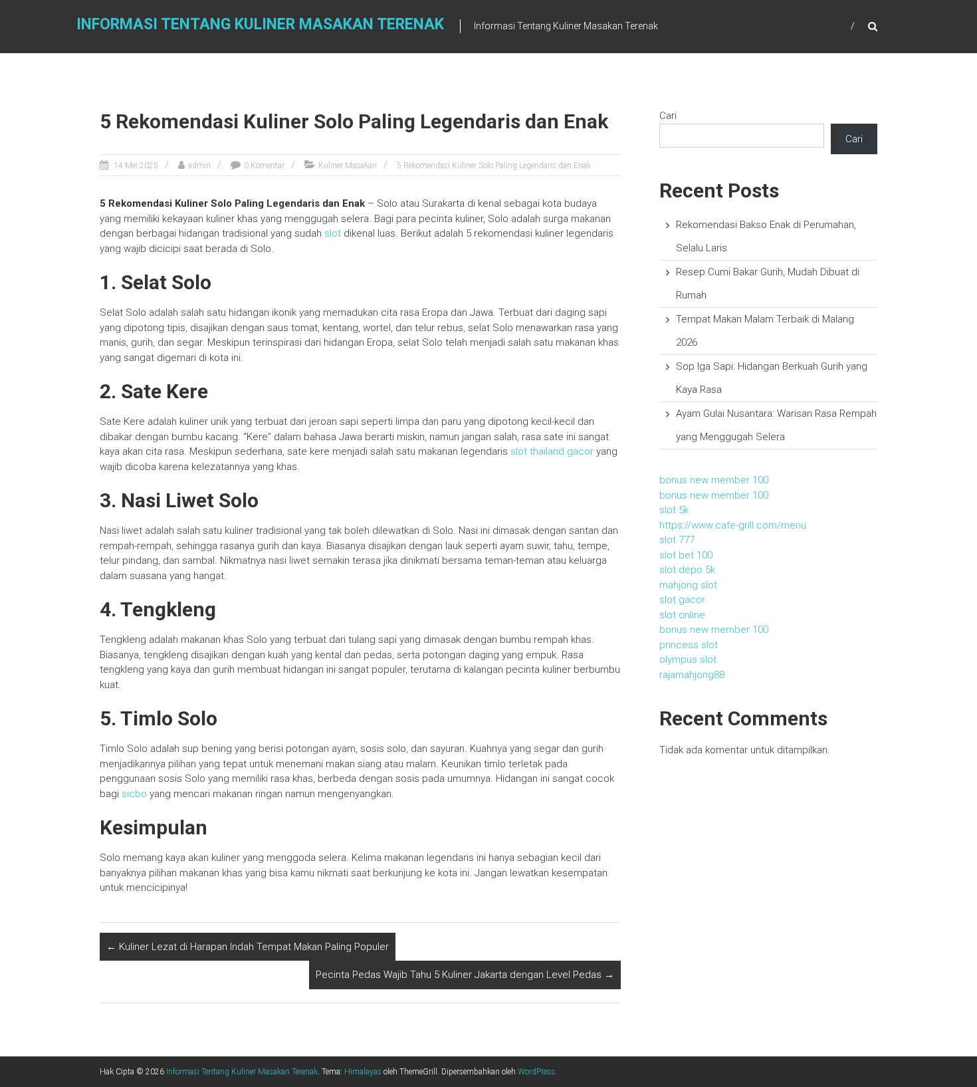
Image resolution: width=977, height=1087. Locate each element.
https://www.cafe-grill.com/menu (732, 525)
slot (332, 233)
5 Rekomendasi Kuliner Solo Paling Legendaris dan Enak (494, 165)
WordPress (536, 1071)
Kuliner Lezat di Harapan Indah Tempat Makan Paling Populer (247, 947)
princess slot (688, 645)
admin (199, 165)
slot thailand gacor (552, 451)
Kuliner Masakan (347, 165)
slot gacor (682, 600)
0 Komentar (264, 165)
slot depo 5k (687, 570)
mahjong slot (688, 585)
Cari (668, 116)
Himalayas (362, 1071)
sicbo (134, 794)
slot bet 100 (685, 555)
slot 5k (674, 510)
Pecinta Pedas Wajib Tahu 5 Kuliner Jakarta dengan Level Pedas (465, 975)
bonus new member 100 (713, 480)
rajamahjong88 (691, 675)
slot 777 (677, 540)
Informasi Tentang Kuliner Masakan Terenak (260, 24)
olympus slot (687, 659)
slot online (682, 615)
